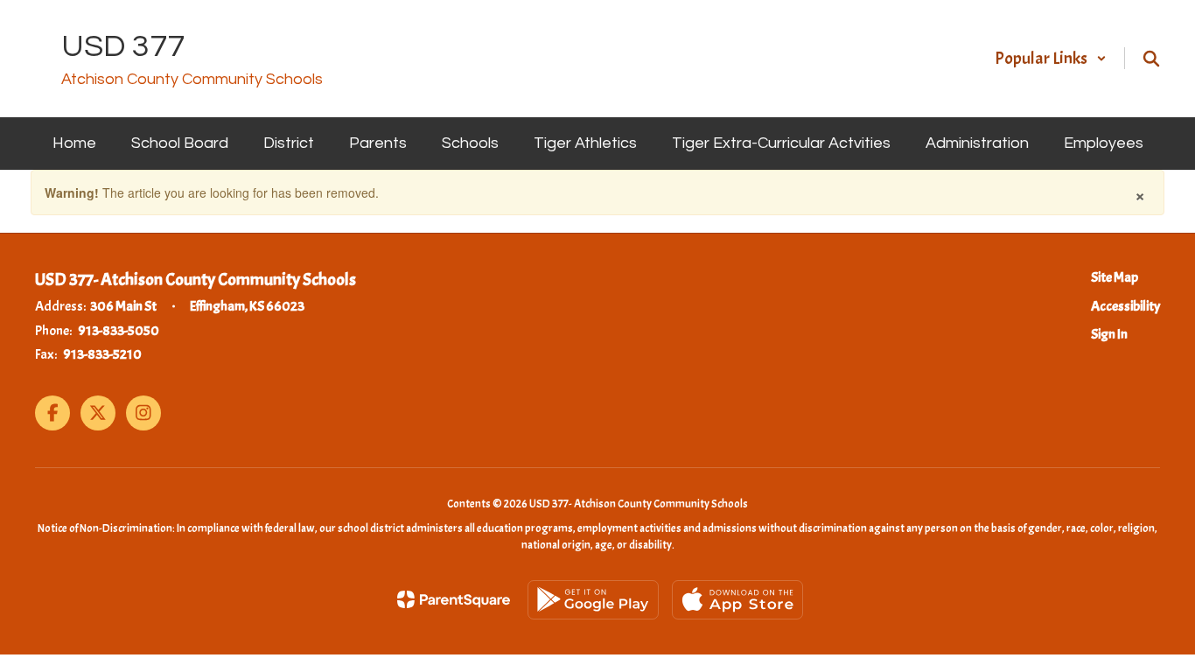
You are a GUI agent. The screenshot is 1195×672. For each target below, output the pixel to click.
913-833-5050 (118, 331)
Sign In (1109, 334)
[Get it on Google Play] (593, 600)
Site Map (1114, 277)
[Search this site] (1151, 58)
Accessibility (1125, 306)
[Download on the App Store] (737, 600)
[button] (1051, 58)
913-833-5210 (102, 354)
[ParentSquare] (453, 599)
